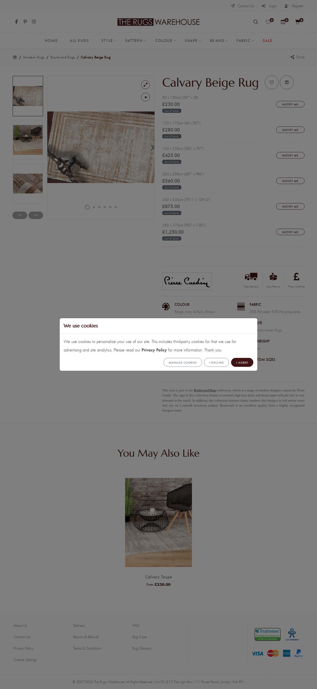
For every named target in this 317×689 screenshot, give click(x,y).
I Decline (216, 362)
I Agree (242, 362)
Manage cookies (183, 362)
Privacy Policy (154, 349)
